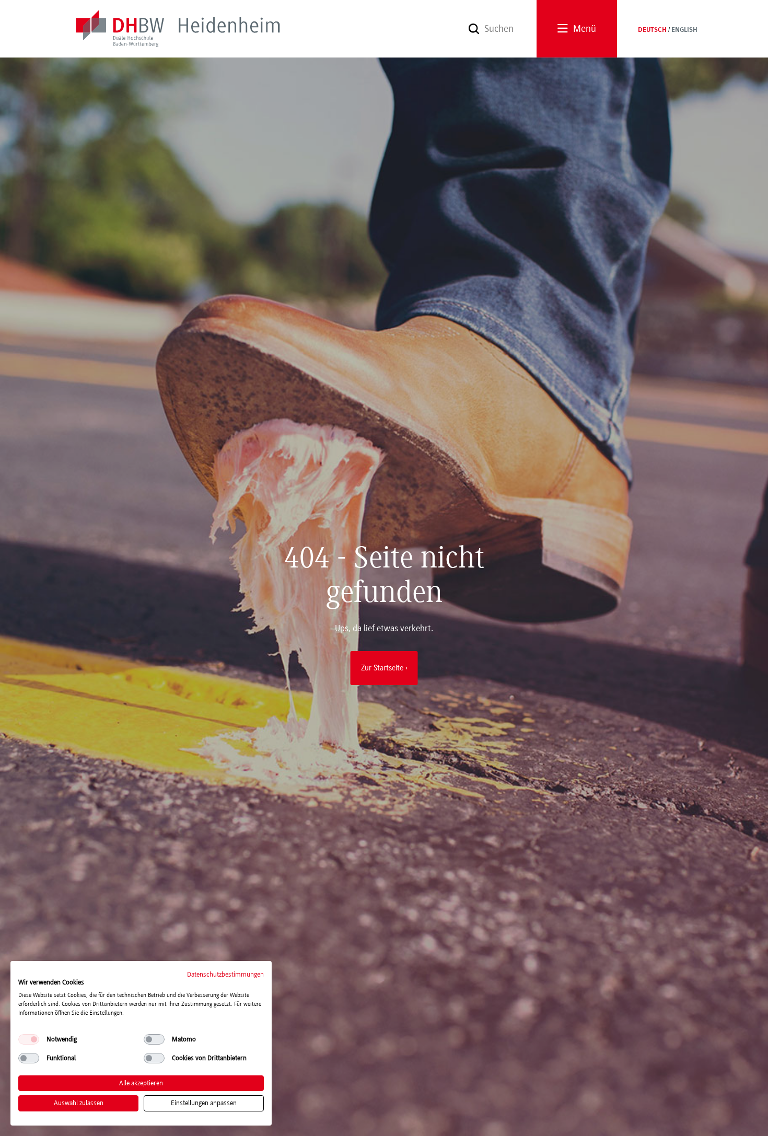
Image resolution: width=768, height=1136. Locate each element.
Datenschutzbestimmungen (225, 974)
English (684, 30)
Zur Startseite (382, 668)
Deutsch (652, 30)
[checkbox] (28, 1039)
